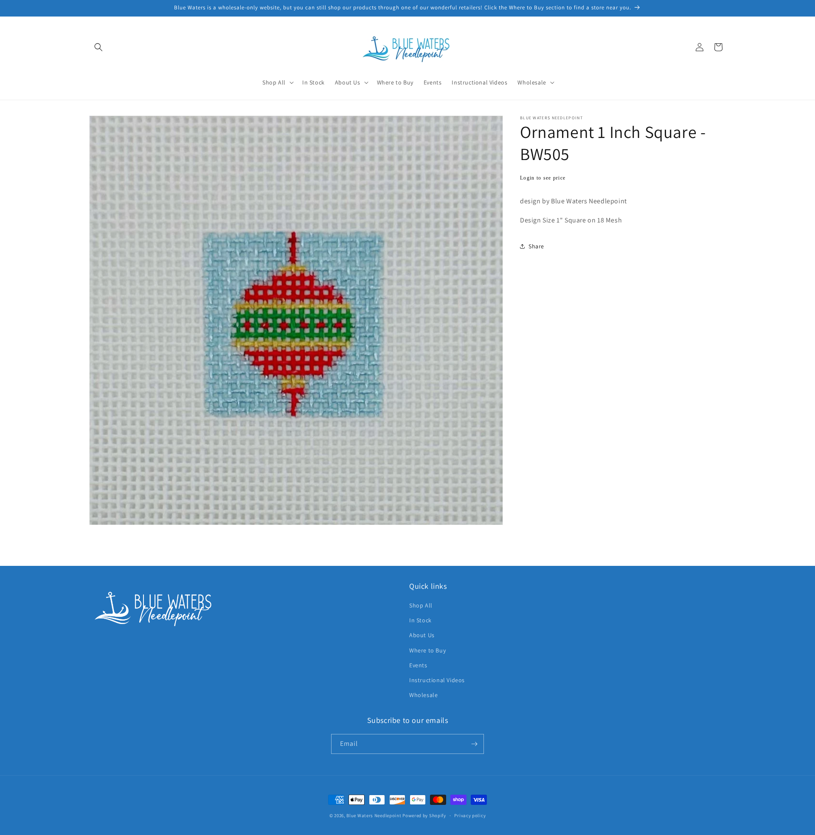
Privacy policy (470, 815)
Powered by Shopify (424, 815)
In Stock (420, 620)
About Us (422, 635)
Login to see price (542, 178)
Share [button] (536, 246)
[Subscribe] (474, 744)
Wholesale (423, 695)
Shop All (421, 605)
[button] (98, 47)
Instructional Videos (437, 680)
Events (418, 665)
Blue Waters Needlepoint (373, 815)
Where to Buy (427, 650)
